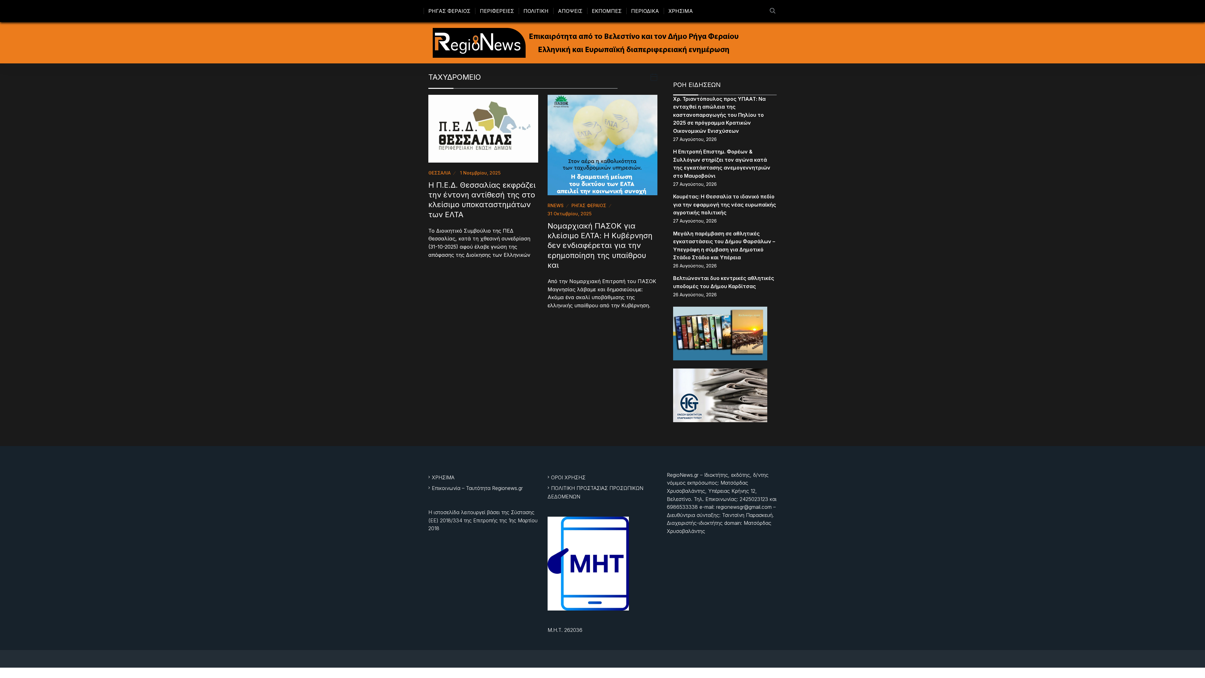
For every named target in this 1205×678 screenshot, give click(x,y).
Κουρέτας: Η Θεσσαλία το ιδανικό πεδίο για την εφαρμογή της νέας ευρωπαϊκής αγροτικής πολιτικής (724, 204)
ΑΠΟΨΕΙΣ (570, 11)
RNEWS (556, 205)
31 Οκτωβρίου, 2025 (570, 213)
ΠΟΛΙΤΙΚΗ (536, 11)
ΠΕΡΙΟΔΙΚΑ (645, 11)
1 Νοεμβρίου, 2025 (480, 172)
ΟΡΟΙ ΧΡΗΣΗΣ (568, 477)
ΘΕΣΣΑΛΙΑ (439, 172)
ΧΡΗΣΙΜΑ (680, 11)
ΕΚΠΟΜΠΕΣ (607, 11)
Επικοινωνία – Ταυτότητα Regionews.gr (477, 488)
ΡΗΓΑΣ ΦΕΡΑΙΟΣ (449, 11)
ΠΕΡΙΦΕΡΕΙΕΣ (497, 11)
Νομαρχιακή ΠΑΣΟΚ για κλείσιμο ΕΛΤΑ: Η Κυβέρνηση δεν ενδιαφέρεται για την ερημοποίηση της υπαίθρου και (600, 245)
